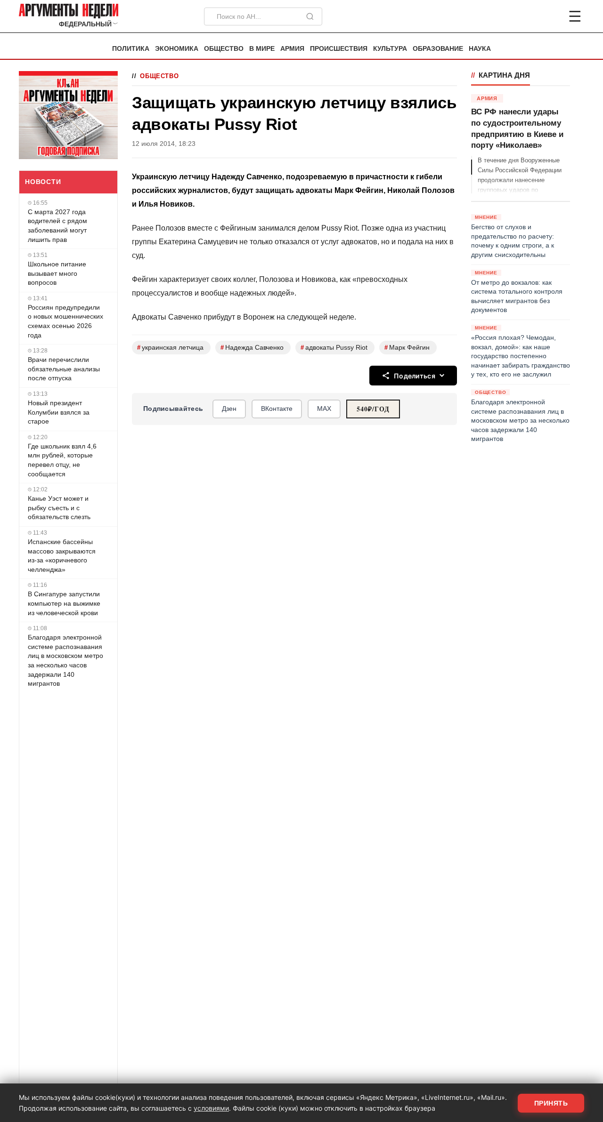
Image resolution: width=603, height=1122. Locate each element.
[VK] (549, 16)
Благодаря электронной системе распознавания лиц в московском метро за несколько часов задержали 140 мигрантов (65, 660)
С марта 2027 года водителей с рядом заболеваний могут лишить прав (57, 225)
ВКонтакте (277, 408)
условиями (211, 1108)
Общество (224, 48)
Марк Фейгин (407, 347)
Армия (292, 48)
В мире (262, 48)
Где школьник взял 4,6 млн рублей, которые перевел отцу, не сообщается (62, 460)
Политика (130, 48)
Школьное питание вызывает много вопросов (57, 273)
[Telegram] (525, 16)
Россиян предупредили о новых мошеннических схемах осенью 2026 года (65, 321)
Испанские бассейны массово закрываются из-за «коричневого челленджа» (62, 555)
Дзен (229, 408)
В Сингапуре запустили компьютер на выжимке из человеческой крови (64, 603)
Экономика (176, 48)
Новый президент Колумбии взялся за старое (59, 412)
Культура (390, 48)
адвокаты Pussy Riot (334, 347)
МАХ (324, 408)
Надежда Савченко (252, 347)
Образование (438, 48)
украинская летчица (170, 347)
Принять (551, 1103)
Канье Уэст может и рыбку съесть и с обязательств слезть (59, 508)
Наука (480, 48)
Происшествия (338, 48)
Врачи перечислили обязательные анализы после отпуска (64, 369)
